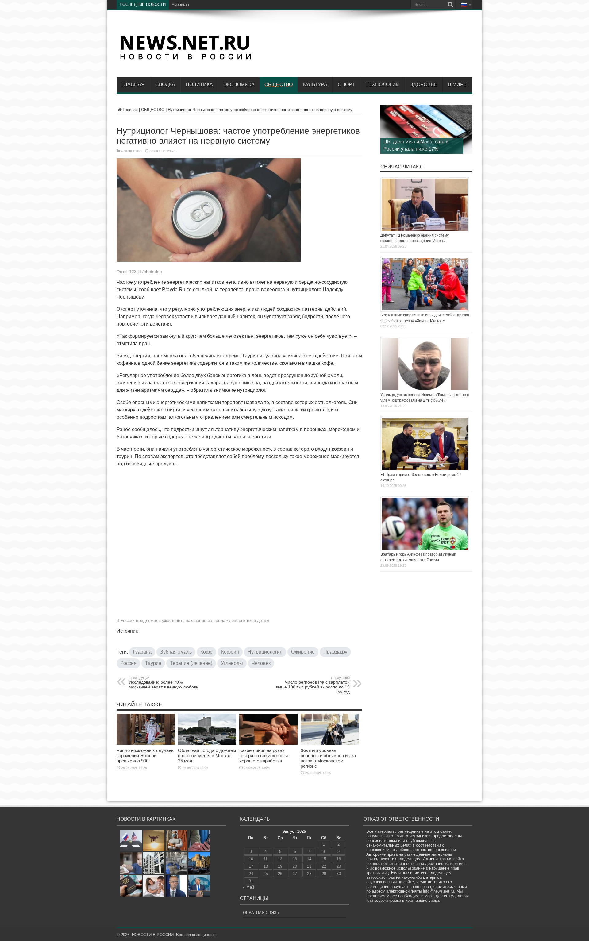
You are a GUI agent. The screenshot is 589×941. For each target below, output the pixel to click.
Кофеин (230, 651)
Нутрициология (265, 651)
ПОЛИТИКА (199, 84)
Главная (133, 84)
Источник (127, 631)
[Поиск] (450, 4)
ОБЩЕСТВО (278, 84)
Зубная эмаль (176, 651)
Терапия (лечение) (191, 663)
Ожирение (303, 651)
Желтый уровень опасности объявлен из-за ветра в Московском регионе (328, 758)
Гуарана (142, 651)
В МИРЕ (457, 84)
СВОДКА (165, 84)
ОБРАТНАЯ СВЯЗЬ (261, 912)
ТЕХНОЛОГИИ (382, 84)
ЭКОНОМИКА (239, 84)
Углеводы (232, 663)
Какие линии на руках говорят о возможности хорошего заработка (263, 755)
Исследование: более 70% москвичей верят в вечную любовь (163, 682)
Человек (261, 663)
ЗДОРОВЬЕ (423, 84)
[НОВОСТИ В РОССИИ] (186, 58)
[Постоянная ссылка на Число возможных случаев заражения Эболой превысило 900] (146, 743)
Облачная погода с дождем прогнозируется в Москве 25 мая (207, 755)
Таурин (153, 663)
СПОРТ (346, 84)
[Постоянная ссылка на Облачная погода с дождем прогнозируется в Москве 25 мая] (207, 743)
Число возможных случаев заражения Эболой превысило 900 (145, 755)
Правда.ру (335, 651)
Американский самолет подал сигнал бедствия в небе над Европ (228, 4)
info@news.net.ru (438, 891)
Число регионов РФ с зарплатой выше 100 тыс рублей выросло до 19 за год (313, 685)
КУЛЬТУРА (315, 84)
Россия (128, 663)
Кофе (206, 651)
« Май (248, 887)
